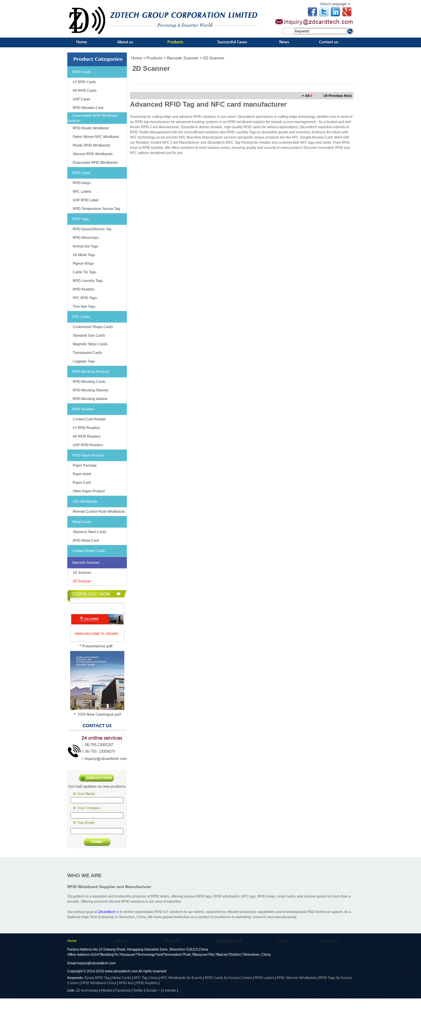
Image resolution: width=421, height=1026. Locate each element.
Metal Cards (81, 522)
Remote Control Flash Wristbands (99, 512)
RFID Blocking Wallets (90, 399)
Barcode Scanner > (185, 58)
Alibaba (107, 990)
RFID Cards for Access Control (228, 978)
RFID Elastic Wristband (91, 128)
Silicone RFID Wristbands (93, 154)
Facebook (123, 990)
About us (122, 941)
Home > (138, 58)
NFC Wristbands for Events (181, 978)
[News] (285, 45)
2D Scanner (82, 581)
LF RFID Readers (86, 428)
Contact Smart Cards (88, 551)
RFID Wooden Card (88, 108)
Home (72, 941)
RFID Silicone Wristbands (296, 978)
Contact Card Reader (89, 419)
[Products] (174, 45)
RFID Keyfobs (83, 289)
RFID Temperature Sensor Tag (96, 209)
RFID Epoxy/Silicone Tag (92, 229)
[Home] (82, 45)
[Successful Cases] (231, 45)
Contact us (330, 941)
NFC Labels (82, 192)
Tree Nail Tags (84, 307)
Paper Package (85, 465)
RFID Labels (264, 978)
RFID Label (81, 173)
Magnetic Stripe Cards (90, 344)
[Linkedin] (335, 15)
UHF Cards (81, 99)
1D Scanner (82, 573)
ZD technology (87, 990)
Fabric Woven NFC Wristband (96, 137)
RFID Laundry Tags (88, 281)
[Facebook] (312, 15)
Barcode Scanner (86, 563)
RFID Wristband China (98, 983)
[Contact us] (330, 45)
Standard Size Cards (89, 335)
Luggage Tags (84, 361)
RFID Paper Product (88, 455)
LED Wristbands (85, 502)
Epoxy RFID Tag (97, 978)
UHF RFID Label (86, 200)
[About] (124, 45)
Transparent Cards (87, 353)
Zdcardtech (106, 912)
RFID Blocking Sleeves (91, 390)
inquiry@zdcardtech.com (96, 963)
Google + (153, 990)
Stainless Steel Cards (89, 532)
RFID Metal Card (86, 541)
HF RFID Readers (87, 436)
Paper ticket (82, 474)
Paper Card (82, 483)
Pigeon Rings (83, 264)
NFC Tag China (146, 978)
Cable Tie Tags (84, 272)
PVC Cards (81, 317)
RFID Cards (81, 72)
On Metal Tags (84, 255)
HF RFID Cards (85, 91)
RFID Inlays (82, 183)
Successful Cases (229, 941)
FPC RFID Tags (85, 298)
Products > (156, 58)
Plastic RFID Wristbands (91, 145)
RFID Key (126, 983)
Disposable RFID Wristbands (95, 163)
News (283, 941)
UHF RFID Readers (88, 445)
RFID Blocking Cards (89, 382)
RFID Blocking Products (90, 372)
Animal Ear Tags (85, 246)
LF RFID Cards (84, 82)
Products (172, 941)
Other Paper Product (89, 491)
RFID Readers (83, 409)
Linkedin (169, 990)
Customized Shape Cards (93, 327)
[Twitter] (323, 15)
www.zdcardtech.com (121, 971)
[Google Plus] (346, 15)
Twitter (138, 990)
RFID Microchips (86, 238)
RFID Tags (80, 219)
